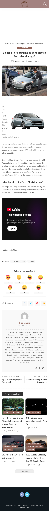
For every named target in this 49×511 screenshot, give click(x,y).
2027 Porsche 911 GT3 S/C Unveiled (12, 456)
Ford (6, 412)
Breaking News (24, 48)
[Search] (44, 4)
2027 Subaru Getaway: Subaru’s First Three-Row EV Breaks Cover (36, 458)
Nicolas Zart (19, 61)
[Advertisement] (24, 23)
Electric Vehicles (35, 447)
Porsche (7, 449)
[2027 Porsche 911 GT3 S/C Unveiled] (13, 443)
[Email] (43, 303)
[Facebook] (24, 303)
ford (32, 261)
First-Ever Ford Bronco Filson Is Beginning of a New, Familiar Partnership (12, 422)
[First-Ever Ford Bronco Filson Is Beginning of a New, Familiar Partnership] (13, 406)
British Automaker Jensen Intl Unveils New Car (36, 421)
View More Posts (24, 326)
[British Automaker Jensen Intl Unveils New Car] (36, 406)
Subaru (31, 449)
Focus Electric (19, 261)
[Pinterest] (37, 303)
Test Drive (16, 412)
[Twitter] (30, 303)
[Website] (36, 368)
